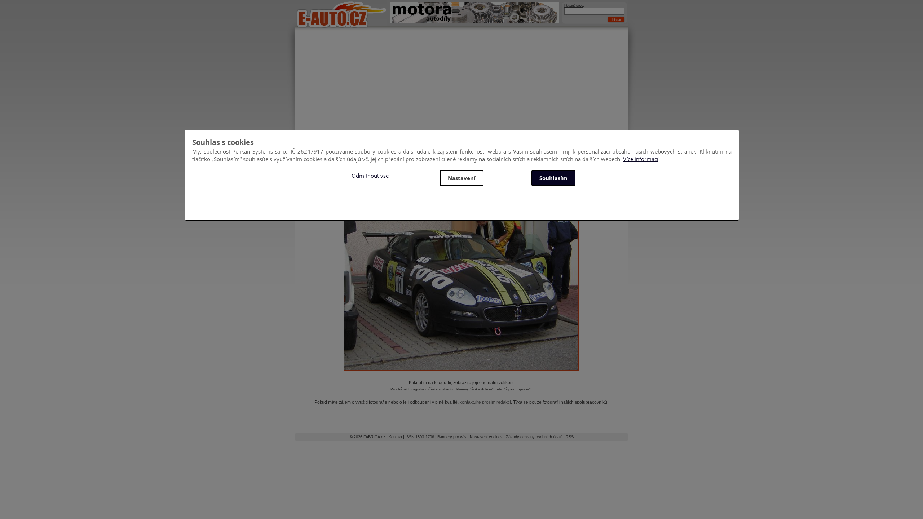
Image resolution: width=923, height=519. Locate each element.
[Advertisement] (461, 90)
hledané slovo (573, 6)
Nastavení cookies (486, 437)
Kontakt (395, 437)
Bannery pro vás (452, 437)
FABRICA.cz (374, 437)
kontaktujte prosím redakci (485, 402)
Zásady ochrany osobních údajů (534, 437)
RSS (570, 437)
